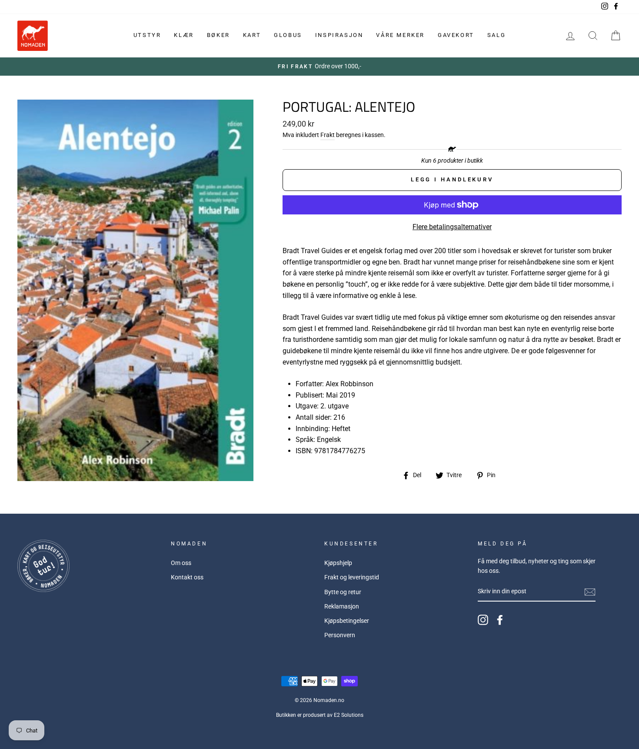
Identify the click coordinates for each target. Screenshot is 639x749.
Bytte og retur (342, 591)
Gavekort (456, 35)
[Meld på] (590, 592)
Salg (496, 35)
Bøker (218, 35)
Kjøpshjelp (338, 562)
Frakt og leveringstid (351, 577)
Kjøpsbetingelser (346, 620)
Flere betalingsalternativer (452, 227)
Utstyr (147, 35)
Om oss (181, 562)
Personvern (339, 635)
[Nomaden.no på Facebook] (500, 620)
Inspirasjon (339, 35)
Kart (252, 35)
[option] (319, 66)
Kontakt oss (187, 577)
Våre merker (400, 35)
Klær (183, 35)
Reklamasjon (341, 606)
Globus (288, 35)
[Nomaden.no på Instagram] (483, 620)
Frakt (327, 134)
